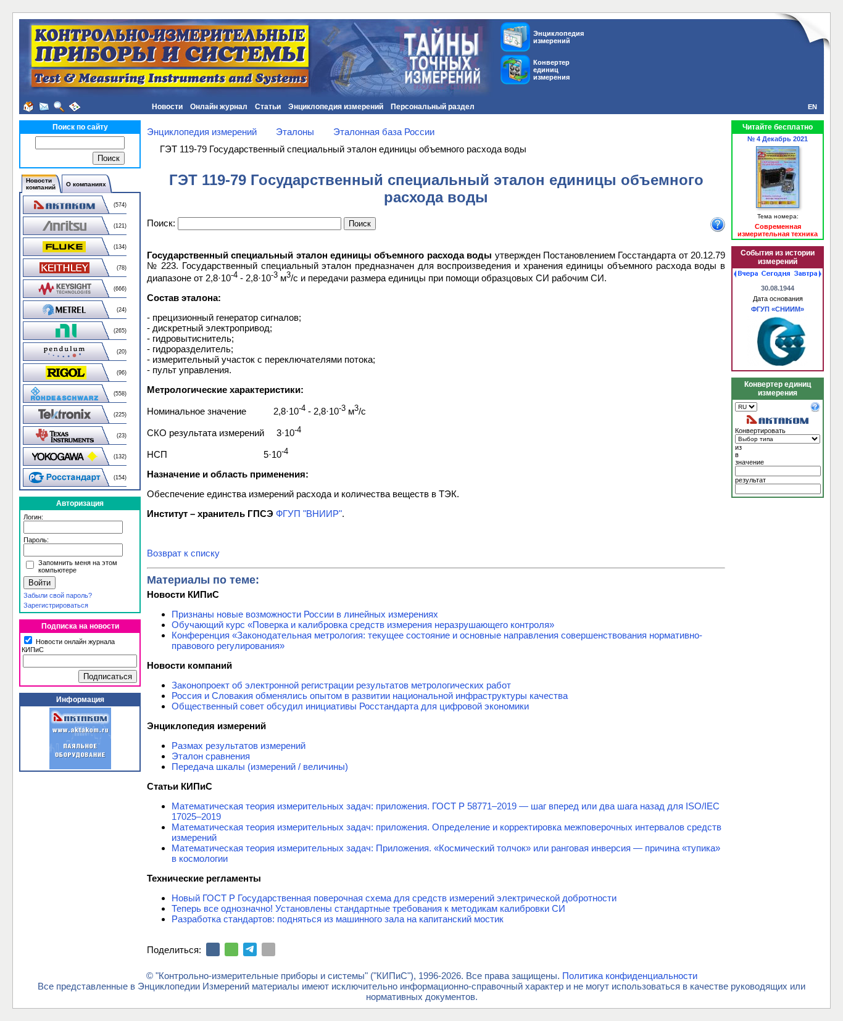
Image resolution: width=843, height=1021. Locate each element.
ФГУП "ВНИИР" (309, 513)
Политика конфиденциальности (629, 975)
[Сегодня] (776, 274)
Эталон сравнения (211, 756)
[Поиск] (59, 107)
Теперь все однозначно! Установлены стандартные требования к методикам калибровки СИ (368, 908)
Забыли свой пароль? (57, 595)
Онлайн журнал (218, 106)
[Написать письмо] (44, 107)
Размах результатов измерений (238, 745)
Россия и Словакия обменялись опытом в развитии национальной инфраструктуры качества (370, 695)
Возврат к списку (183, 553)
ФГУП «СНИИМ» (777, 309)
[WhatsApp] (231, 949)
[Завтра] (807, 274)
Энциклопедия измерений (335, 106)
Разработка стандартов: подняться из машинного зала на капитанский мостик (338, 919)
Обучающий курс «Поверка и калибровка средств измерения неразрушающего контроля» (363, 624)
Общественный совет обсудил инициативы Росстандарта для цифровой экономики (350, 706)
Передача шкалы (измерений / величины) (260, 766)
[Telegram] (250, 949)
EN (812, 106)
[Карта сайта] (75, 107)
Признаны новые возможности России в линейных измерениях (305, 614)
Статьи (268, 106)
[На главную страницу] (28, 107)
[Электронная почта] (268, 949)
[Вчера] (746, 274)
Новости (167, 106)
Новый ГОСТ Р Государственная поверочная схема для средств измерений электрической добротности (394, 898)
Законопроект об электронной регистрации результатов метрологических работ (341, 685)
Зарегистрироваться (55, 605)
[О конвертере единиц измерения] (815, 409)
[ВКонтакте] (213, 949)
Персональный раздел (433, 106)
